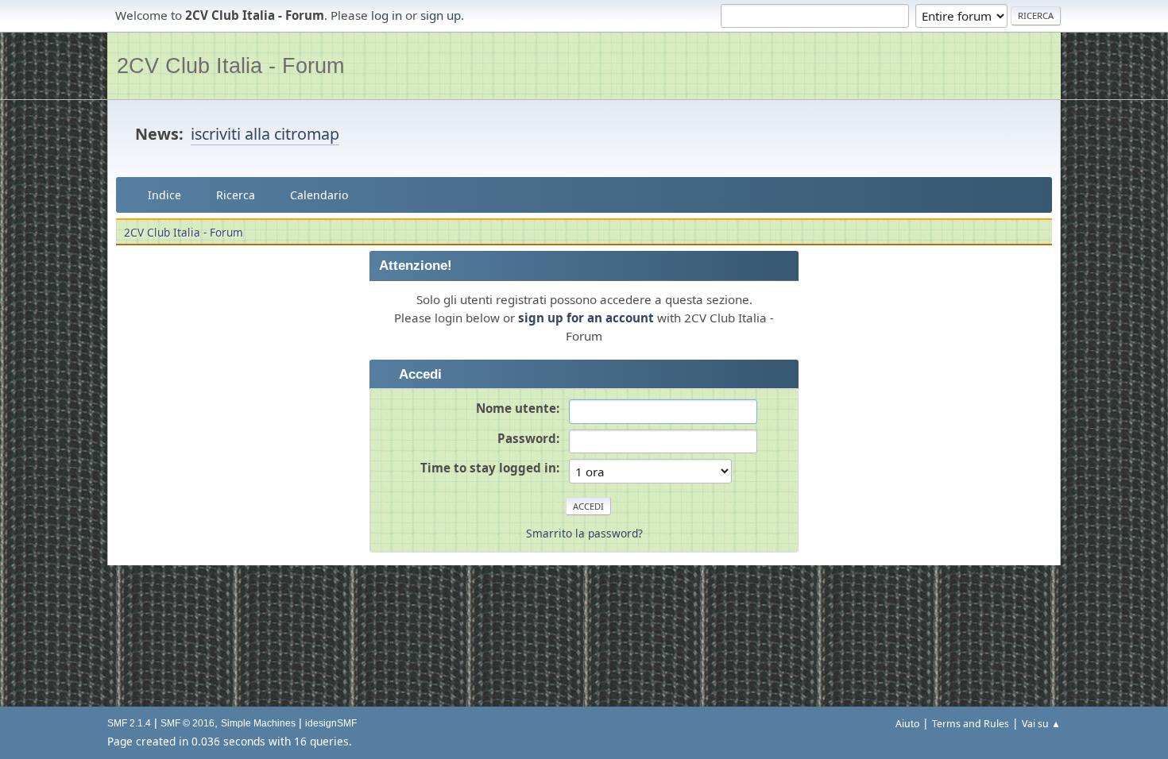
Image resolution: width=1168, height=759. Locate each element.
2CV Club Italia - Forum (230, 65)
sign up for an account (586, 318)
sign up (440, 15)
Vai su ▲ (1041, 723)
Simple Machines (258, 723)
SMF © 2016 (188, 723)
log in (386, 15)
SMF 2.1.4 (129, 723)
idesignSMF (331, 723)
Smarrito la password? (584, 533)
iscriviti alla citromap (265, 133)
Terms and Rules (970, 723)
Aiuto (907, 723)
